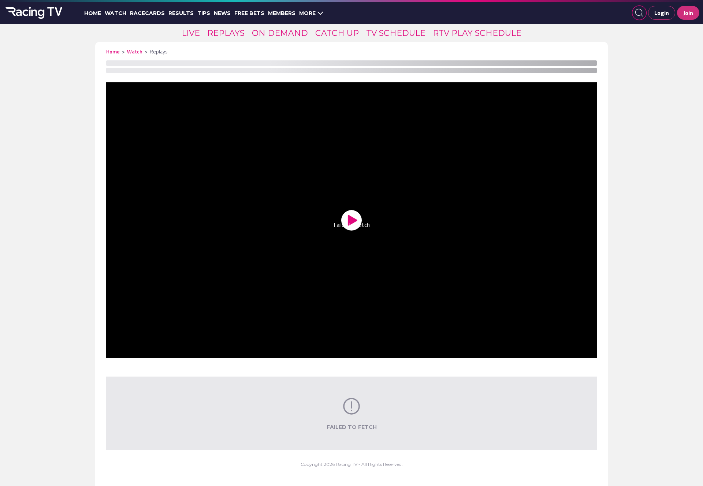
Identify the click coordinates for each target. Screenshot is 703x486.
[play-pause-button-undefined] (123, 351)
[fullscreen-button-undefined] (580, 351)
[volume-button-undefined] (520, 351)
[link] (191, 33)
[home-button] (33, 13)
